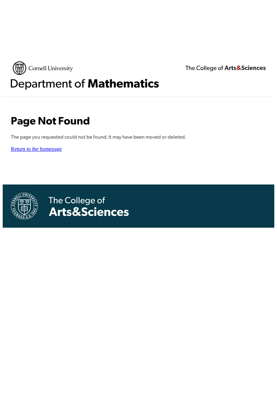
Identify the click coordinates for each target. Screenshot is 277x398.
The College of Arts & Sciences (225, 68)
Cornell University (43, 68)
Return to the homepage (36, 149)
